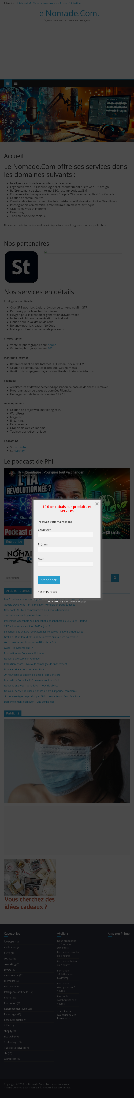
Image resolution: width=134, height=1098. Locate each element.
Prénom (44, 544)
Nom (43, 559)
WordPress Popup (75, 601)
